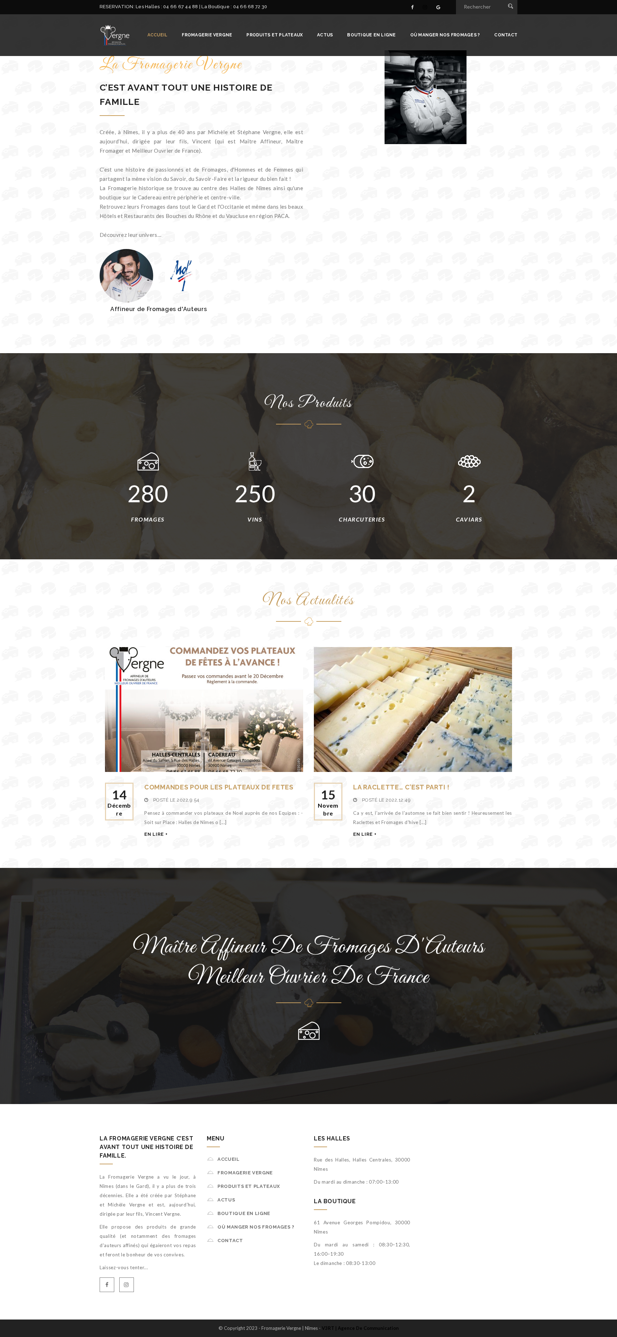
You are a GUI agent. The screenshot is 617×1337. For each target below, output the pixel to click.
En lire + (155, 834)
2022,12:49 (398, 800)
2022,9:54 (188, 800)
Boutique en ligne (371, 34)
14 (119, 802)
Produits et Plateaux (274, 34)
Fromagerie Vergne (207, 34)
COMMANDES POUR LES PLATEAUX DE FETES (219, 787)
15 (328, 802)
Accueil (157, 34)
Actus (325, 34)
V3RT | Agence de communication (360, 1328)
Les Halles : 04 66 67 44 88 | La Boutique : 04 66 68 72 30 (201, 6)
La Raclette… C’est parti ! (401, 787)
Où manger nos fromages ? (445, 34)
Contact (505, 34)
